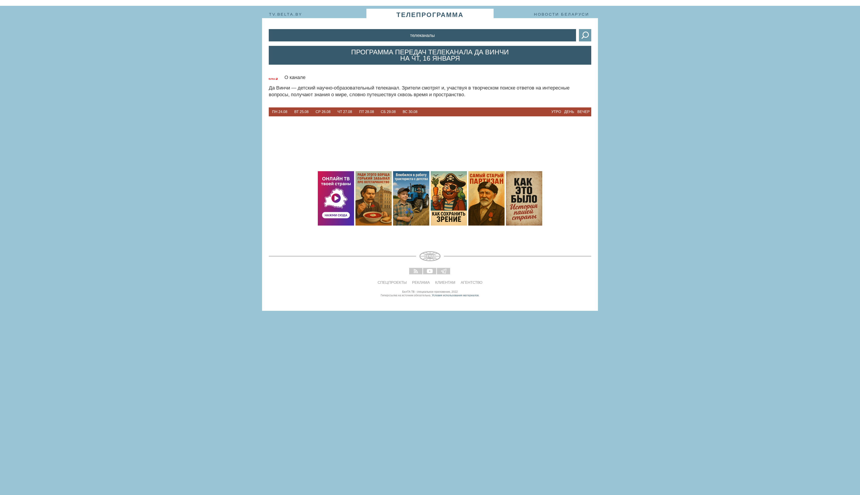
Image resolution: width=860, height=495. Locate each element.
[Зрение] (449, 198)
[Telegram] (444, 271)
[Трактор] (411, 198)
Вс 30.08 (410, 112)
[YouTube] (430, 271)
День (569, 112)
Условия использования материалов (455, 295)
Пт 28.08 (366, 112)
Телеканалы (422, 35)
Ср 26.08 (323, 112)
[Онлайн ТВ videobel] (336, 198)
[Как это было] (524, 198)
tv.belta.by (285, 14)
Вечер (583, 112)
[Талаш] (486, 198)
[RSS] (416, 271)
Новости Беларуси (561, 14)
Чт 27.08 (345, 112)
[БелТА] (430, 256)
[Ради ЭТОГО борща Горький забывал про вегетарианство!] (373, 198)
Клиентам (445, 282)
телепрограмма (430, 14)
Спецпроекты (392, 282)
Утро (556, 112)
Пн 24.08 (279, 112)
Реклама (421, 282)
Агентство (471, 282)
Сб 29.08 (388, 112)
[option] (279, 111)
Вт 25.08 (301, 112)
